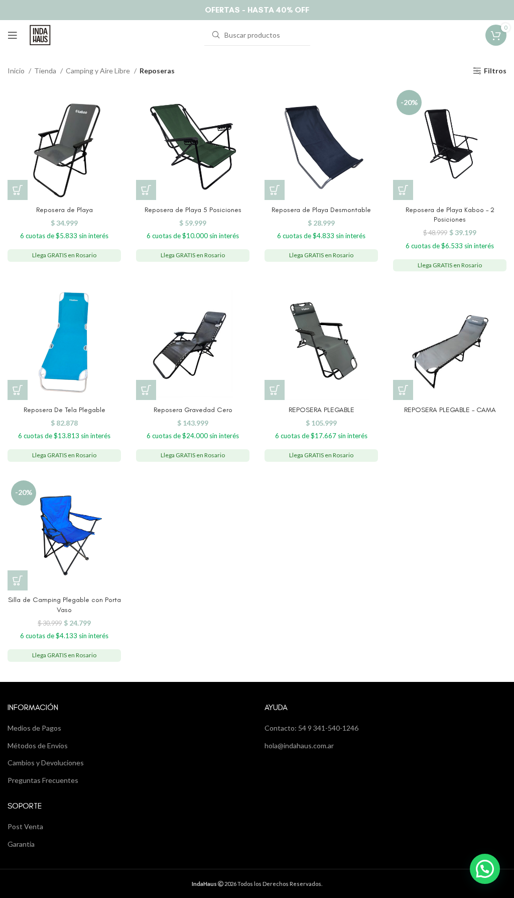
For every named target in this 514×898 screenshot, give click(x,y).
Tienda (46, 70)
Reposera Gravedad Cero (193, 410)
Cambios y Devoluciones (46, 762)
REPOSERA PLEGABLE (321, 410)
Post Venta (25, 826)
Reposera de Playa (64, 210)
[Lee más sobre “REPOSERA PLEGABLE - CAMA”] (403, 390)
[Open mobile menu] (13, 35)
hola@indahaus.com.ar (299, 745)
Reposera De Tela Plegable (64, 410)
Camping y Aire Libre (99, 70)
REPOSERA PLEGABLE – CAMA (450, 410)
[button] (18, 190)
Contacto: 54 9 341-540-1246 (311, 728)
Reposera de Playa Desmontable (321, 210)
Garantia (21, 844)
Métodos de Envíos (38, 745)
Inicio (17, 70)
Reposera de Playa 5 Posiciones (193, 210)
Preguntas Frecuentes (43, 780)
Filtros (495, 71)
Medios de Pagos (34, 728)
